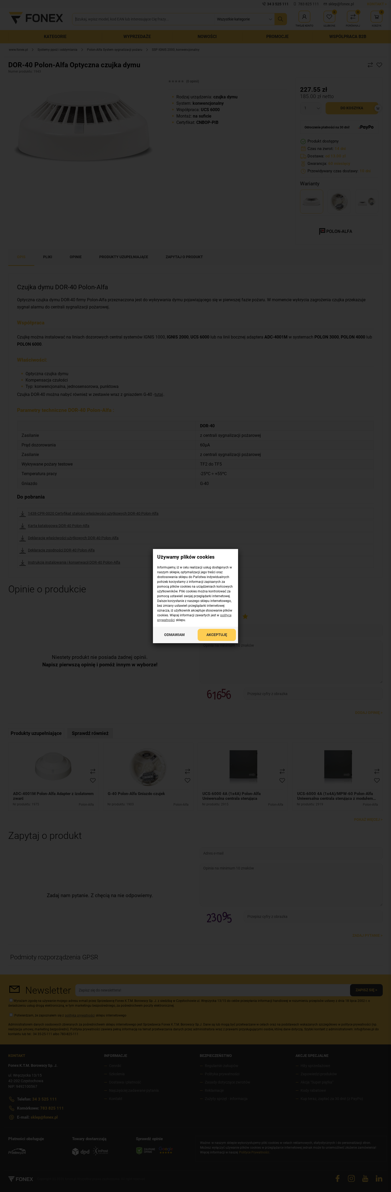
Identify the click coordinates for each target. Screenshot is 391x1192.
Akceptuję (216, 635)
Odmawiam (174, 635)
